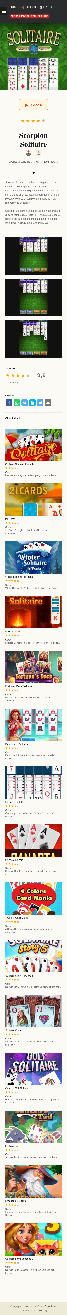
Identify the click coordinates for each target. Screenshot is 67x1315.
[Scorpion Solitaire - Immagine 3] (33, 339)
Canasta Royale (14, 860)
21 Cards (10, 519)
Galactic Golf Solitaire (17, 1088)
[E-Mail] (48, 402)
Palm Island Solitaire (16, 744)
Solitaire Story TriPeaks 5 (19, 975)
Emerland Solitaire (15, 1201)
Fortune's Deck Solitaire (18, 686)
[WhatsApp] (17, 402)
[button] (3, 11)
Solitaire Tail (12, 1146)
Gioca (33, 104)
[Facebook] (9, 402)
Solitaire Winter (13, 1030)
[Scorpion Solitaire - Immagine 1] (33, 256)
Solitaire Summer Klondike (20, 464)
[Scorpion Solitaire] (33, 56)
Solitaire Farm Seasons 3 (19, 1258)
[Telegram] (40, 402)
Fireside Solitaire (14, 631)
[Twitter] (24, 402)
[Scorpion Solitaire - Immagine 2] (33, 297)
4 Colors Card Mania (16, 917)
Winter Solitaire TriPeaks (19, 576)
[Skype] (32, 402)
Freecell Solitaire (14, 802)
